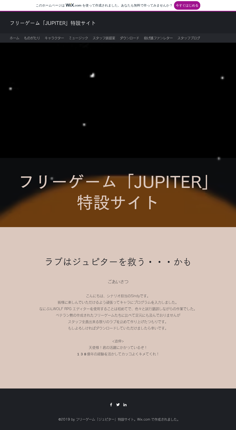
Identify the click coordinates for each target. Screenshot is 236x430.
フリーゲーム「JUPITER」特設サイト (53, 23)
